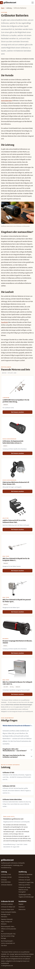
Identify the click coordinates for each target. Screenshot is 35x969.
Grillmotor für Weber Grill (8, 907)
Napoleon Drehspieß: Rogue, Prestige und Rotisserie (7, 921)
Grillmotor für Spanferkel (25, 874)
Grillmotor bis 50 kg (24, 877)
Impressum (22, 907)
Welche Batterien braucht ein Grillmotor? (17, 725)
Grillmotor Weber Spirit (7, 909)
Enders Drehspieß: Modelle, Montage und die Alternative (8, 914)
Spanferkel (4, 322)
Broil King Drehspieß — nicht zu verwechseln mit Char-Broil (8, 943)
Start (2, 8)
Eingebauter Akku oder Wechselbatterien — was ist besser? (15, 750)
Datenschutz (22, 909)
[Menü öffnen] (32, 2)
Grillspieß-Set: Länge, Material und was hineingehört (24, 889)
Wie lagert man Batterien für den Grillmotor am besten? (14, 756)
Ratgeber (21, 904)
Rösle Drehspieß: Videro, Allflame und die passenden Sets (8, 929)
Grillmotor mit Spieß (24, 880)
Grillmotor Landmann (7, 904)
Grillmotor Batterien (6, 885)
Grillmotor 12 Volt (6, 874)
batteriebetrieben (6, 101)
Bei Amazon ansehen (17, 412)
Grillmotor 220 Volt (6, 877)
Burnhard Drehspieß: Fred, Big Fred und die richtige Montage (8, 936)
